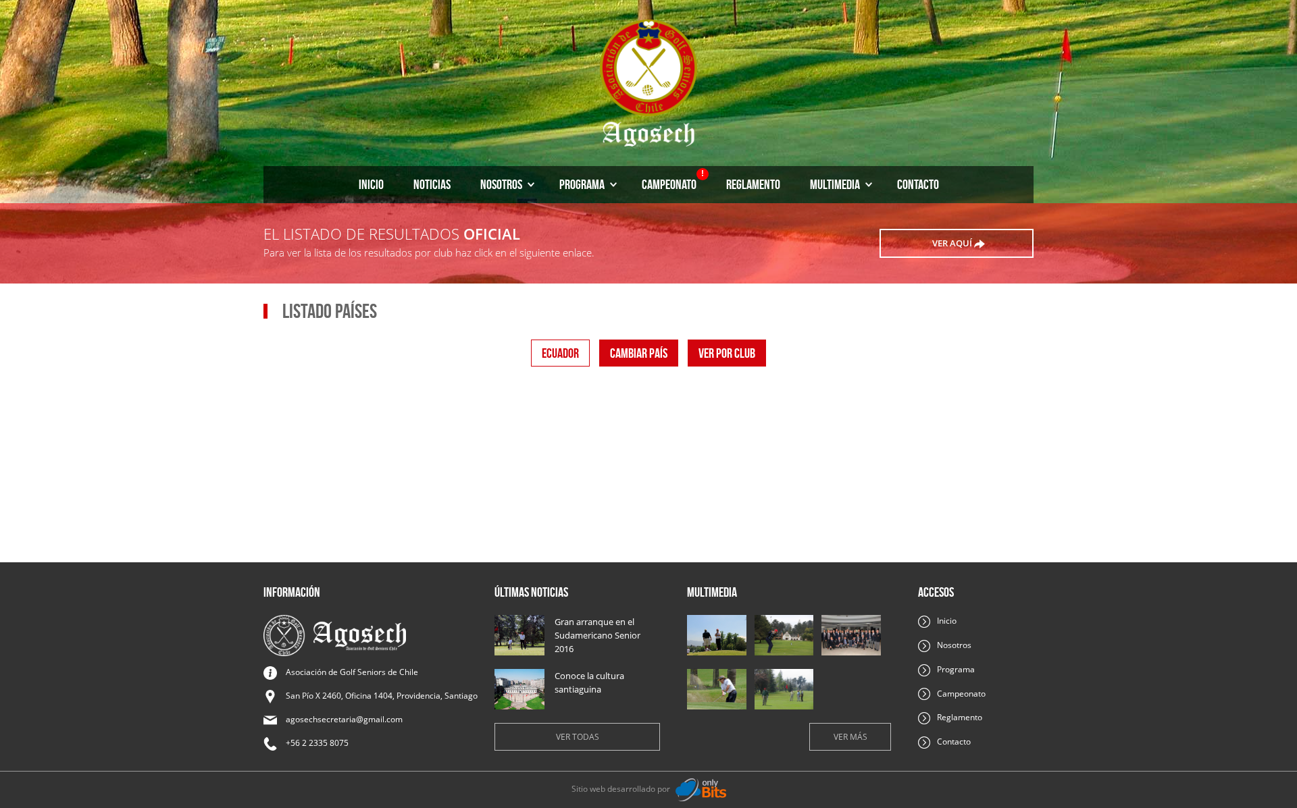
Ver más (850, 737)
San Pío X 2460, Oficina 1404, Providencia (382, 695)
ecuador (560, 353)
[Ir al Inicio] (648, 81)
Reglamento (753, 184)
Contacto (918, 184)
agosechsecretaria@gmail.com (344, 719)
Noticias (432, 184)
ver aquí (953, 243)
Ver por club (726, 353)
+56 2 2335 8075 (317, 743)
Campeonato (673, 180)
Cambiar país (638, 353)
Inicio (371, 184)
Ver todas (577, 737)
